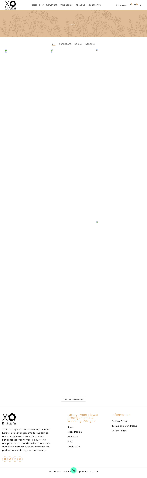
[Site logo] (10, 5)
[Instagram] (14, 459)
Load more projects (73, 399)
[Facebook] (4, 459)
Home (72, 24)
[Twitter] (9, 459)
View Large (139, 51)
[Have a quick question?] (73, 470)
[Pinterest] (20, 459)
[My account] (140, 5)
